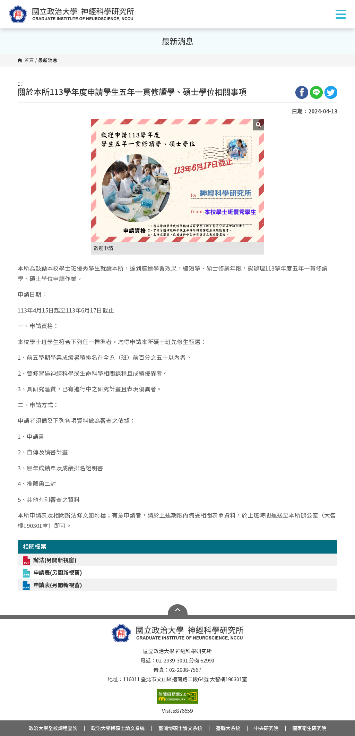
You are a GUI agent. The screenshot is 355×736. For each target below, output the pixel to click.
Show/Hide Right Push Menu (341, 14)
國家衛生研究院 (309, 728)
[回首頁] (71, 14)
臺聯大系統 (228, 728)
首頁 (29, 60)
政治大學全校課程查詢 (53, 728)
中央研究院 (266, 728)
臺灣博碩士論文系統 (180, 728)
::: (20, 83)
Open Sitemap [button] (178, 609)
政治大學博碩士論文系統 (118, 728)
